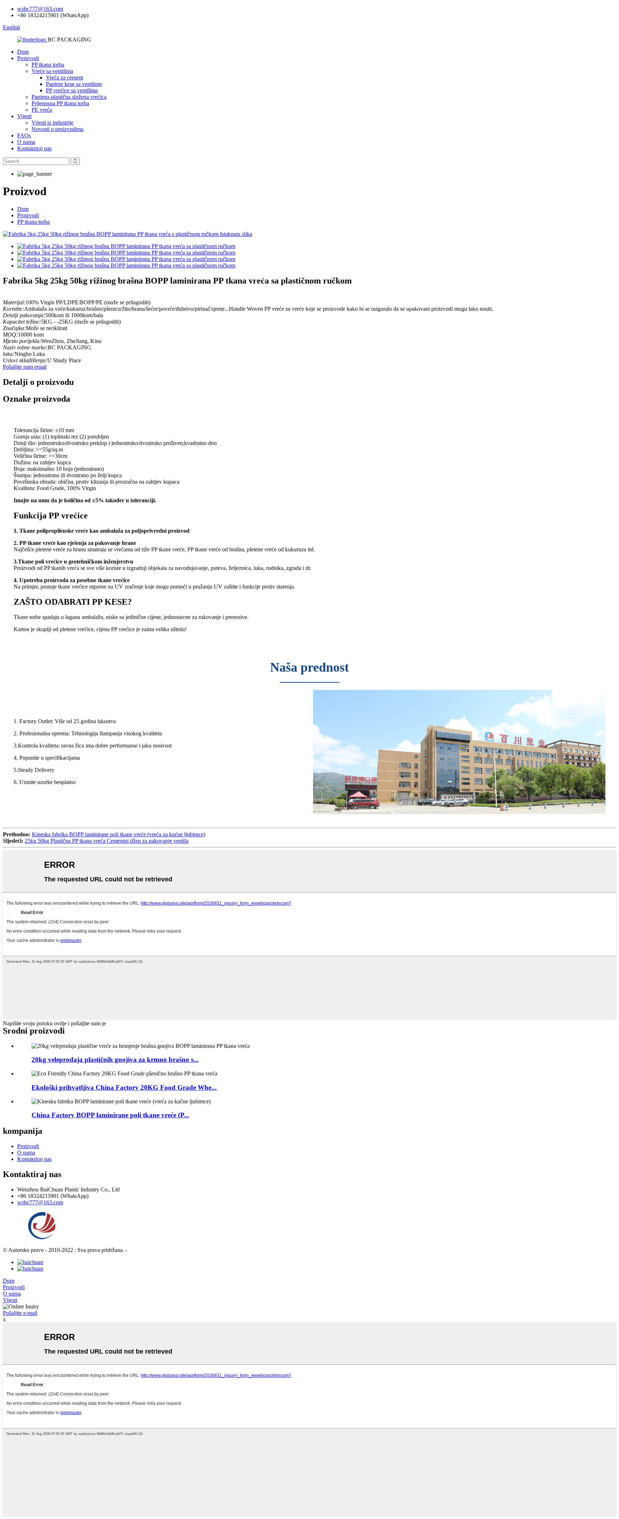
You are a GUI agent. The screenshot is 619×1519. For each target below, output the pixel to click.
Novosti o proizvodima (57, 129)
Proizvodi (28, 58)
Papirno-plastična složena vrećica (69, 97)
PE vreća (42, 110)
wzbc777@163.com (40, 9)
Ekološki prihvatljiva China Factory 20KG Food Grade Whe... (124, 1087)
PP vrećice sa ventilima (72, 90)
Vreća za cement (64, 77)
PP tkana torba (48, 65)
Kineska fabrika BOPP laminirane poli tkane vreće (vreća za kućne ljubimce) (118, 834)
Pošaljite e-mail (20, 1313)
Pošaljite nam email (25, 367)
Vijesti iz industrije (52, 123)
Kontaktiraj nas (34, 148)
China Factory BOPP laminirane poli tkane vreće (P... (110, 1115)
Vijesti (24, 116)
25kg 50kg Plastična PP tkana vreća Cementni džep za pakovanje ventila (106, 841)
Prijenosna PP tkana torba (60, 103)
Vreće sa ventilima (52, 71)
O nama (26, 142)
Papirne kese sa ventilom (74, 84)
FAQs (24, 135)
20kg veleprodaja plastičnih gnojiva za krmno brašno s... (115, 1059)
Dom (23, 52)
